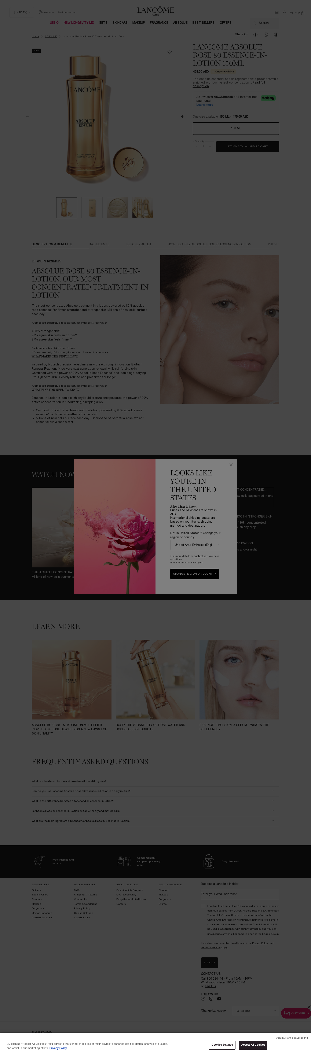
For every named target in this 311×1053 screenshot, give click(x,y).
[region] (155, 1043)
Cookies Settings (222, 1045)
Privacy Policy (58, 1048)
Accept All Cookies (253, 1045)
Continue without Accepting (292, 1038)
